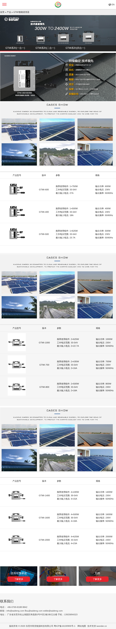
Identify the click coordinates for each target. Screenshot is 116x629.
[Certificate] (58, 585)
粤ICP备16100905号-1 (65, 626)
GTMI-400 (44, 212)
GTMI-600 (44, 189)
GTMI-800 (44, 387)
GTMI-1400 (44, 495)
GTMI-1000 (44, 342)
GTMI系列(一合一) (15, 48)
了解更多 (18, 579)
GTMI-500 (44, 234)
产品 (9, 12)
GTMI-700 (44, 365)
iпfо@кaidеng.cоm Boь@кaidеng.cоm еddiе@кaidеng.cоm (34, 611)
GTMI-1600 (44, 517)
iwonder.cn (102, 626)
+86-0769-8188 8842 (17, 607)
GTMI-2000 (44, 540)
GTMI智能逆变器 (21, 12)
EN (113, 4)
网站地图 (81, 626)
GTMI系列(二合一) (45, 48)
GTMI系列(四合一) (75, 48)
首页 (2, 12)
